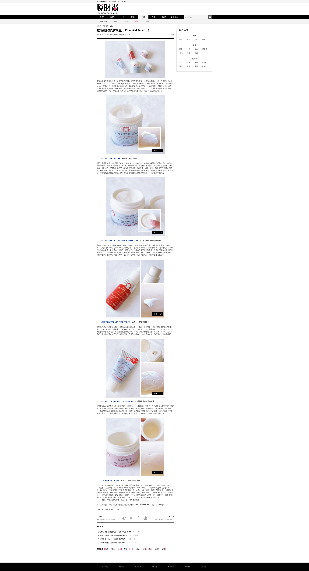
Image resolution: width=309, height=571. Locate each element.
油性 (144, 549)
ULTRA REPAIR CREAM (110, 158)
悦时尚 (99, 26)
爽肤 (196, 62)
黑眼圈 (204, 49)
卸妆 (181, 62)
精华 (204, 62)
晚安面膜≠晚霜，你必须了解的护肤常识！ (114, 535)
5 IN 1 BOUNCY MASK (110, 480)
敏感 (150, 549)
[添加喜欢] (172, 35)
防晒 (196, 66)
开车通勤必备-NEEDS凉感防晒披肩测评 (107, 519)
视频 (164, 17)
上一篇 (100, 517)
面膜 (163, 549)
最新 (112, 17)
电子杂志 (174, 17)
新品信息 (103, 21)
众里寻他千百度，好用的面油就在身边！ (113, 543)
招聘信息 (154, 567)
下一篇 (169, 517)
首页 (102, 17)
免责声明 (171, 567)
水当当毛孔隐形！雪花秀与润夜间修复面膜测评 (163, 519)
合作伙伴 (138, 567)
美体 (116, 21)
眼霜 (181, 66)
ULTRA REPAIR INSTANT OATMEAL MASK (118, 401)
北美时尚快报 (122, 1)
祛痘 (113, 549)
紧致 (188, 53)
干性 (131, 549)
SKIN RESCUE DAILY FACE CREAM (115, 322)
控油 (125, 549)
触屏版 (204, 567)
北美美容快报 (111, 1)
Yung (124, 35)
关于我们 (105, 567)
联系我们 (121, 567)
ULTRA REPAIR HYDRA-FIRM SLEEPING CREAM (121, 240)
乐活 (154, 17)
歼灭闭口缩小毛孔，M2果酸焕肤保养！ (113, 539)
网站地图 (187, 567)
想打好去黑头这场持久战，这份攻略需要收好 (115, 532)
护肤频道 (105, 26)
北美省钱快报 (101, 1)
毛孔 (119, 549)
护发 (126, 21)
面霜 (157, 549)
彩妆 (133, 17)
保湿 (106, 549)
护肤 (143, 17)
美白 (196, 49)
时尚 (122, 17)
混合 (138, 549)
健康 (147, 21)
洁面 (188, 62)
